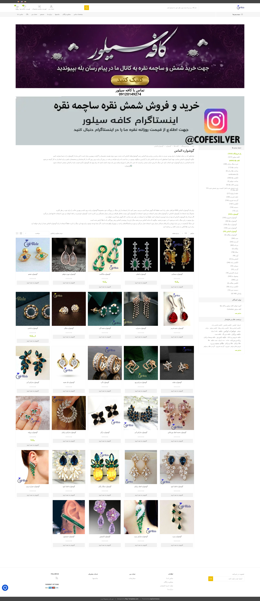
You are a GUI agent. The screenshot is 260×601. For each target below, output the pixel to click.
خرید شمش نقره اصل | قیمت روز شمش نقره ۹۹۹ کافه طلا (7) (222, 189)
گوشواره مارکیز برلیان (69, 432)
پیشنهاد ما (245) (233, 276)
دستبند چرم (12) (233, 290)
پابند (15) (235, 211)
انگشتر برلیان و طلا (223, 328)
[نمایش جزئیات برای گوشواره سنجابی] (177, 255)
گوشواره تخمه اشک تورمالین (177, 432)
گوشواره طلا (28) (231, 221)
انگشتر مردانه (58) (232, 287)
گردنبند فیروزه (220, 346)
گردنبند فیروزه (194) (231, 200)
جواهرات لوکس (230, 331)
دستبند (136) (234, 207)
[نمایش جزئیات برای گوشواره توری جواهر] (69, 255)
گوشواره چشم (32, 274)
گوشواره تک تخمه (68, 382)
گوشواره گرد (105, 382)
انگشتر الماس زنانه (217, 325)
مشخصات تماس (78, 14)
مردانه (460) (234, 245)
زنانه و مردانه (235, 340)
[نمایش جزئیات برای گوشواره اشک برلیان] (141, 467)
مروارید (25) (234, 266)
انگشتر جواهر (213, 328)
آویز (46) (235, 255)
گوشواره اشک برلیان (141, 486)
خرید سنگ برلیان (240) (231, 164)
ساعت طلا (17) (233, 167)
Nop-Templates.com (131, 599)
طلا (209, 340)
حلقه (221, 331)
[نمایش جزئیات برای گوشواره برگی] (105, 413)
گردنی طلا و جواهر (209, 346)
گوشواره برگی (104, 432)
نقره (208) (234, 280)
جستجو (86, 7)
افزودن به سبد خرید (177, 287)
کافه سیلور (124, 90)
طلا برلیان (237, 343)
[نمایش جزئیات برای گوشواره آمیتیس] (105, 517)
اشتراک (210, 578)
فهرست (17, 233)
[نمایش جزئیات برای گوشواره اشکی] (141, 255)
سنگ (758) (234, 252)
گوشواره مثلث (177, 382)
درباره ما (49, 14)
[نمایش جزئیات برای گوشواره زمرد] (177, 517)
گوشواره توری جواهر (68, 274)
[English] (21, 1)
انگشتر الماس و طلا (235, 328)
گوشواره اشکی (141, 274)
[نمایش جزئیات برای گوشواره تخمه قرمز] (177, 309)
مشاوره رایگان (67, 14)
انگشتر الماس (227, 325)
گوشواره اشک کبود (177, 486)
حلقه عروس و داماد (234, 337)
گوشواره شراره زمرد (33, 486)
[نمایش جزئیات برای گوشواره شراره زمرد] (33, 467)
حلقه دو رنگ (226, 334)
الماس (234, 325)
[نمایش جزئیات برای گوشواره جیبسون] (69, 517)
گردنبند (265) (234, 242)
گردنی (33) (234, 269)
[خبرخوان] (56, 578)
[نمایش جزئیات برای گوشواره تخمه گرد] (105, 309)
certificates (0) (233, 174)
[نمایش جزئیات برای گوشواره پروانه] (33, 413)
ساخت (227, 340)
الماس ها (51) (233, 259)
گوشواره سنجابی (177, 274)
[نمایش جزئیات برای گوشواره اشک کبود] (177, 467)
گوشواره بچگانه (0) (230, 235)
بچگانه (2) (235, 249)
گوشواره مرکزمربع (141, 382)
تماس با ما (20, 14)
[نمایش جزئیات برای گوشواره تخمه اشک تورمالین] (177, 413)
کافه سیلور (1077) (234, 157)
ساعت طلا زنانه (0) (232, 171)
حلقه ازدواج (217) (232, 193)
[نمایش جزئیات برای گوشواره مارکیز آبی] (33, 363)
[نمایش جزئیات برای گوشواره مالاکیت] (105, 255)
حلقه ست (218, 334)
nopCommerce (154, 599)
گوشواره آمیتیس (105, 536)
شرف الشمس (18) (232, 273)
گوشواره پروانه (32, 432)
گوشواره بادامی (33, 328)
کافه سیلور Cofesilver (234, 309)
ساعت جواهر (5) (233, 181)
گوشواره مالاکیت (104, 274)
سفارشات (132, 578)
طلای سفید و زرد (217, 343)
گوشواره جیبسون (68, 536)
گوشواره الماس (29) (230, 231)
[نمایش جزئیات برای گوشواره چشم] (33, 255)
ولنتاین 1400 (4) (236, 293)
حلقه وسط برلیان (210, 337)
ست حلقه (214, 340)
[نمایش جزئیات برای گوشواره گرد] (105, 363)
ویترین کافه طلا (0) (232, 185)
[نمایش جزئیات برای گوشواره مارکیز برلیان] (69, 413)
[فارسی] (25, 1)
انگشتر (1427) (233, 204)
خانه (193, 146)
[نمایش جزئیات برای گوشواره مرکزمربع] (141, 363)
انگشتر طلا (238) (233, 178)
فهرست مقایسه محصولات (39, 9)
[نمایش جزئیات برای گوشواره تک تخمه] (69, 363)
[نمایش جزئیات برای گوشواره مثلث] (177, 363)
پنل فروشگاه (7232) (234, 154)
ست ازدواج (221, 340)
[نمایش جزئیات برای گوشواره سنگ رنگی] (105, 467)
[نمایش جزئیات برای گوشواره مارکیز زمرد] (141, 517)
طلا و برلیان (229, 343)
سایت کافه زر (175, 227)
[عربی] (18, 1)
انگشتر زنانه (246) (232, 262)
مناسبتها (57, 14)
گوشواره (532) (233, 214)
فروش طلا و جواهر (235, 346)
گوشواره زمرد (176, 536)
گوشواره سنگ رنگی (104, 486)
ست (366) (234, 238)
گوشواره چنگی (69, 328)
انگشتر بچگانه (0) (232, 283)
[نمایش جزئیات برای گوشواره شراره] (141, 309)
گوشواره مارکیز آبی (32, 382)
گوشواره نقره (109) (230, 228)
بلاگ (27, 14)
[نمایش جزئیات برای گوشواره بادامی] (33, 309)
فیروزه (227, 346)
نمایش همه (238, 313)
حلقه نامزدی (221, 337)
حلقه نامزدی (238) (232, 197)
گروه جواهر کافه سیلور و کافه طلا (230, 306)
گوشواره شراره (141, 328)
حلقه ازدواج (214, 331)
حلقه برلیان (236, 334)
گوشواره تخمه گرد (105, 328)
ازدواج (239, 325)
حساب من (51, 9)
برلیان (207, 328)
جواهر (239, 331)
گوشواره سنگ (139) (230, 224)
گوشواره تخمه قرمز (177, 328)
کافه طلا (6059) (234, 160)
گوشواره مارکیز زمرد (141, 536)
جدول (21, 233)
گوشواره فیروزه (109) (230, 218)
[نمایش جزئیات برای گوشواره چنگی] (69, 309)
